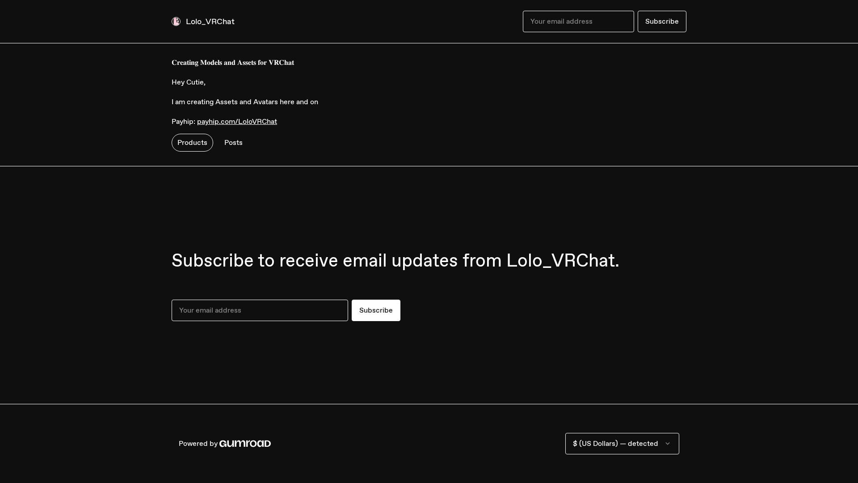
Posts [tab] (233, 142)
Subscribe (662, 21)
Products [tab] (192, 142)
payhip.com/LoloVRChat (237, 121)
